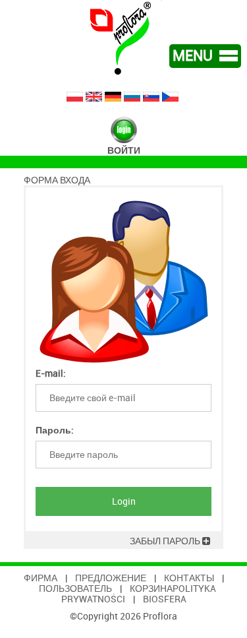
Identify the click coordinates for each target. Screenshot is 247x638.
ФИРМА (40, 578)
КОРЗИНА (151, 588)
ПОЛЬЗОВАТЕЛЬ (75, 588)
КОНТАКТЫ (189, 578)
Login (124, 501)
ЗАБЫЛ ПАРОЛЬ (166, 541)
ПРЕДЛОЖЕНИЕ (110, 578)
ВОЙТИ (123, 150)
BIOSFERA (164, 599)
